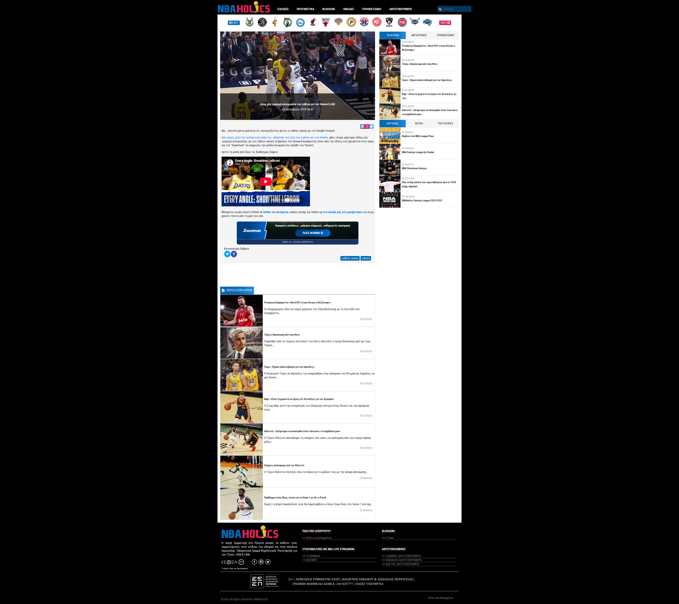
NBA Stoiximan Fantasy (414, 168)
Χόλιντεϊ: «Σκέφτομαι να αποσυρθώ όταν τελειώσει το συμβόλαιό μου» (302, 431)
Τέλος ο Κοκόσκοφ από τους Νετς (282, 334)
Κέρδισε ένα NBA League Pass (418, 136)
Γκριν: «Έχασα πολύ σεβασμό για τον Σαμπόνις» (289, 366)
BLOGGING (328, 9)
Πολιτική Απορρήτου (319, 537)
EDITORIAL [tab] (393, 123)
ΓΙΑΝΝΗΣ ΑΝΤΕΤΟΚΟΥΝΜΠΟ (403, 556)
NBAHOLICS (261, 599)
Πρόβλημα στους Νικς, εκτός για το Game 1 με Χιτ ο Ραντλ (295, 497)
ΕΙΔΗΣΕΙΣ (283, 9)
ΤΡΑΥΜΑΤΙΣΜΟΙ (371, 9)
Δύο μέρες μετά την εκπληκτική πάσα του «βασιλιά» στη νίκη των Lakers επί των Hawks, (275, 137)
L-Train (390, 537)
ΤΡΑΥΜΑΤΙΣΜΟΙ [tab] (445, 35)
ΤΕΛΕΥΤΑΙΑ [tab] (393, 35)
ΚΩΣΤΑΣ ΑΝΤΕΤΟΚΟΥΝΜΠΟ (402, 564)
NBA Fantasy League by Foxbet (418, 152)
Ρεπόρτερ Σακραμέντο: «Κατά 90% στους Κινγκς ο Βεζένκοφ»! (297, 302)
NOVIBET (311, 560)
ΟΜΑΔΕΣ (348, 9)
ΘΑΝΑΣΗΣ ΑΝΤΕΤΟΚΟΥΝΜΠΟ (404, 560)
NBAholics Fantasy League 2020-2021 (422, 200)
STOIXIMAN (313, 556)
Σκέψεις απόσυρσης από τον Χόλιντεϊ (284, 465)
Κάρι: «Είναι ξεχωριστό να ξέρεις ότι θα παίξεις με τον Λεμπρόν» (299, 399)
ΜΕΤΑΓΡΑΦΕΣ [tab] (419, 35)
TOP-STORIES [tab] (445, 123)
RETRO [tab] (419, 123)
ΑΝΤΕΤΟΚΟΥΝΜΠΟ (400, 9)
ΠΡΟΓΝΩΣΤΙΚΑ (305, 9)
